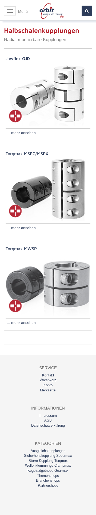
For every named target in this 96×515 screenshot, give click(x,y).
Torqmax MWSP (21, 248)
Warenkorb (48, 380)
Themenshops (48, 476)
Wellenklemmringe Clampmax (48, 465)
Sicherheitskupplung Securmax (48, 456)
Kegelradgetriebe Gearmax (48, 471)
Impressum (48, 416)
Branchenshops (48, 480)
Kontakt (48, 375)
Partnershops (48, 485)
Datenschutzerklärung (48, 425)
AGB (48, 420)
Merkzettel (48, 390)
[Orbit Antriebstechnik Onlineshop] (52, 11)
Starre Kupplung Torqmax (48, 461)
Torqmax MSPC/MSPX (27, 153)
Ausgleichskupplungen (48, 451)
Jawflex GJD (18, 58)
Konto (48, 385)
